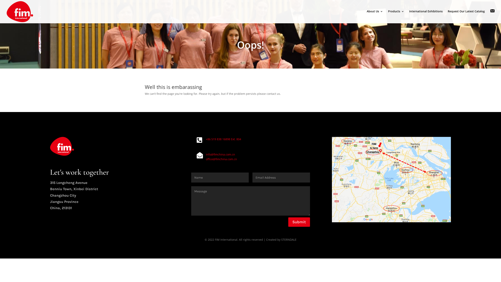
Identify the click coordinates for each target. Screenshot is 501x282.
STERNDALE (288, 239)
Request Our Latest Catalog (466, 11)
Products (394, 11)
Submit (299, 222)
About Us (373, 11)
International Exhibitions (426, 11)
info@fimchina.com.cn (220, 154)
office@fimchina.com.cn (221, 159)
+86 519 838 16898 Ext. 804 (223, 139)
